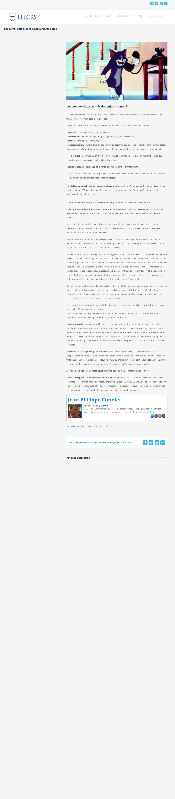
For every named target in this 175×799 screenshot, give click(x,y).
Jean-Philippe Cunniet (94, 399)
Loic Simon (109, 328)
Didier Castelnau (97, 286)
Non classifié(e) (106, 426)
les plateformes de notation (111, 209)
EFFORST (105, 405)
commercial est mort (93, 228)
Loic (79, 336)
